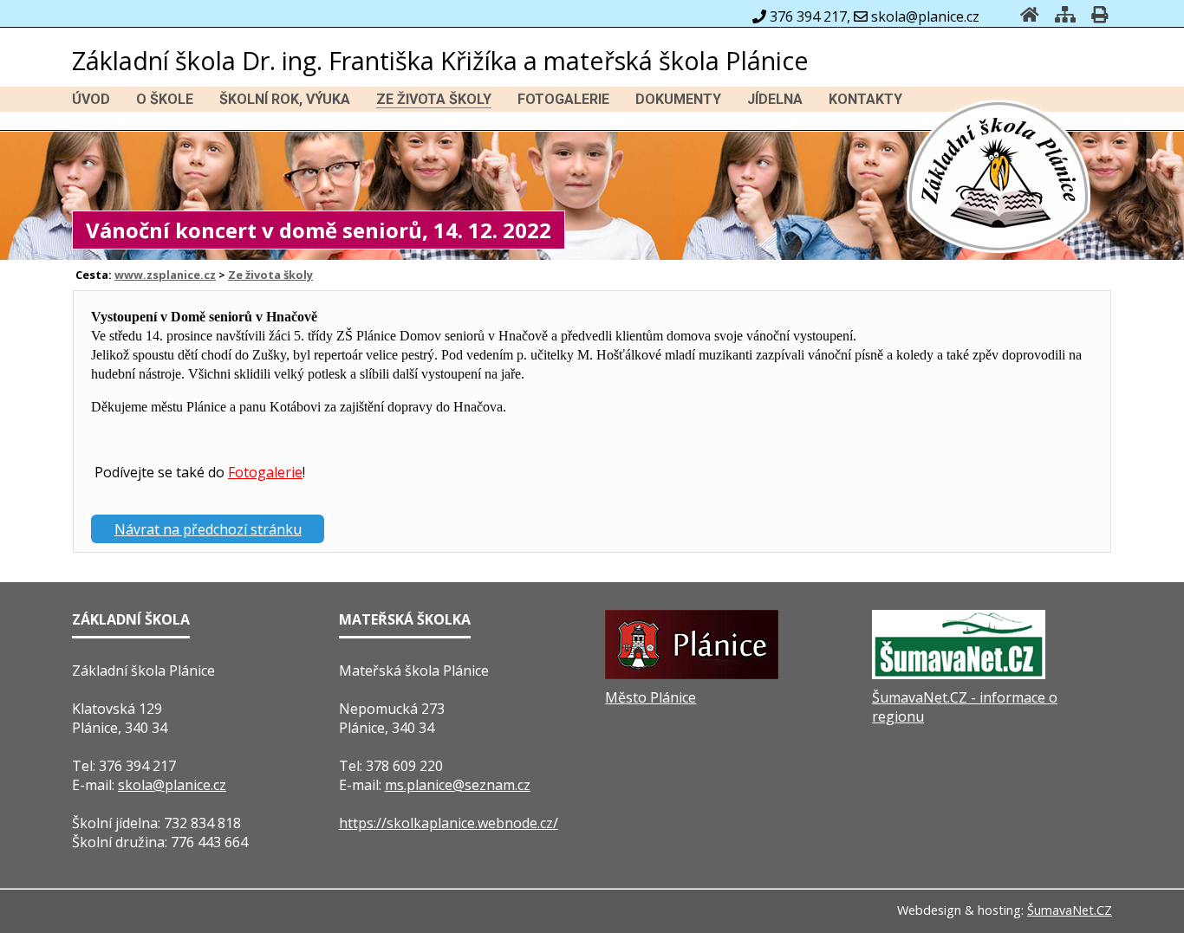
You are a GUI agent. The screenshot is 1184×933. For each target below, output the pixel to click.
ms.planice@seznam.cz (457, 784)
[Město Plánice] (691, 674)
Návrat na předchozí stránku (208, 529)
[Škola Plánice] (1000, 250)
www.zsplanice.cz (165, 274)
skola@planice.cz (172, 784)
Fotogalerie (265, 472)
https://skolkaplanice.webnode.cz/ (448, 823)
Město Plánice (650, 697)
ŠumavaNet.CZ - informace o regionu (964, 707)
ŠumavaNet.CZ (1069, 910)
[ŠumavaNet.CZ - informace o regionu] (958, 674)
